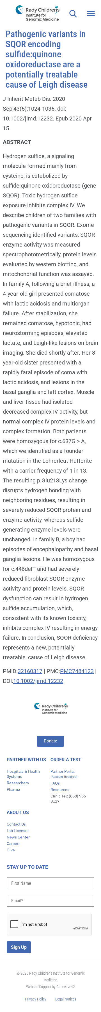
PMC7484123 (77, 671)
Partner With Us (26, 759)
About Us (18, 812)
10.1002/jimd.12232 (38, 681)
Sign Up (19, 947)
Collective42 (65, 986)
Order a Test (65, 759)
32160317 (30, 671)
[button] (91, 13)
